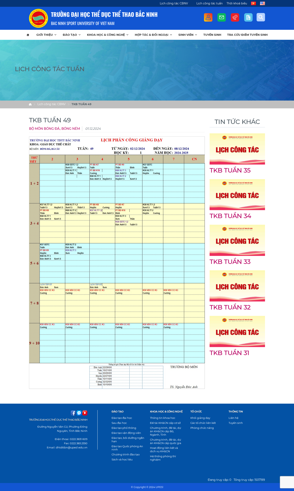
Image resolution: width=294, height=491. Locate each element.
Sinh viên (185, 35)
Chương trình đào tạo (126, 454)
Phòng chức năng (202, 427)
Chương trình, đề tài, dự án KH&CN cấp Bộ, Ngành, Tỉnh (165, 431)
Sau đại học (119, 422)
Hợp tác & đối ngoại (151, 35)
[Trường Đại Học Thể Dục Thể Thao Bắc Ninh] (38, 18)
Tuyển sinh (212, 35)
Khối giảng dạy (200, 417)
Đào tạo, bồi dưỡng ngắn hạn (128, 439)
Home (30, 104)
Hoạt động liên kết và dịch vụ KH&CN (164, 449)
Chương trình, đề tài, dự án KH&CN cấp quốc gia (165, 441)
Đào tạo (70, 35)
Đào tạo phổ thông (124, 427)
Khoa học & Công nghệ (106, 35)
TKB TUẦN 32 (230, 307)
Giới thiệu (44, 35)
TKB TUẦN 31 (229, 353)
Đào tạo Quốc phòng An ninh (127, 448)
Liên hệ (233, 417)
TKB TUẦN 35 (230, 170)
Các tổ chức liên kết (203, 422)
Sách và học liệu (122, 459)
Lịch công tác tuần (209, 3)
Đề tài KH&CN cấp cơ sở (165, 422)
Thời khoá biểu (237, 3)
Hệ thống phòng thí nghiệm (163, 458)
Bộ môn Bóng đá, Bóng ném (54, 129)
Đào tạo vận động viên (126, 432)
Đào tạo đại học (122, 417)
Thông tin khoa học (162, 417)
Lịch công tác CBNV (174, 3)
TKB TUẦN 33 (230, 261)
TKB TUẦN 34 (230, 216)
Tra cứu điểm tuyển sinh (247, 35)
